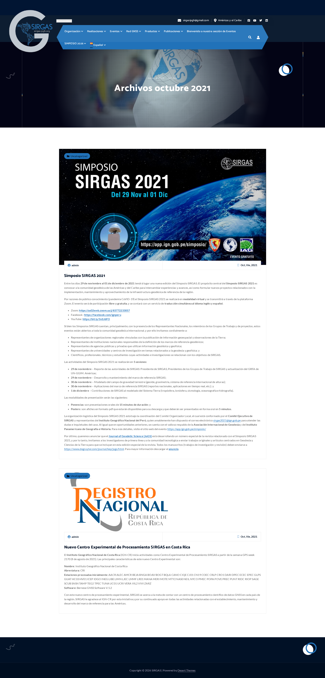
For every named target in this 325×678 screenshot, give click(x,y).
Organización (72, 31)
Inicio (151, 78)
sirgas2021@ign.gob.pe (227, 420)
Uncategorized (79, 156)
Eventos (115, 31)
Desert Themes (187, 670)
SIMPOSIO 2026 (73, 43)
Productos (151, 31)
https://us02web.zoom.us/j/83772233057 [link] (104, 310)
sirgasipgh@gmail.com (196, 20)
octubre (172, 78)
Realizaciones (95, 31)
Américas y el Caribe (230, 20)
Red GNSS (132, 31)
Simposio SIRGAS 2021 (84, 276)
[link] (102, 314)
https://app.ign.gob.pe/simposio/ (186, 429)
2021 (161, 78)
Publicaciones (172, 31)
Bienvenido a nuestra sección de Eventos (211, 31)
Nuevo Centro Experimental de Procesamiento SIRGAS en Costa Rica (127, 547)
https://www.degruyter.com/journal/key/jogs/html (94, 448)
